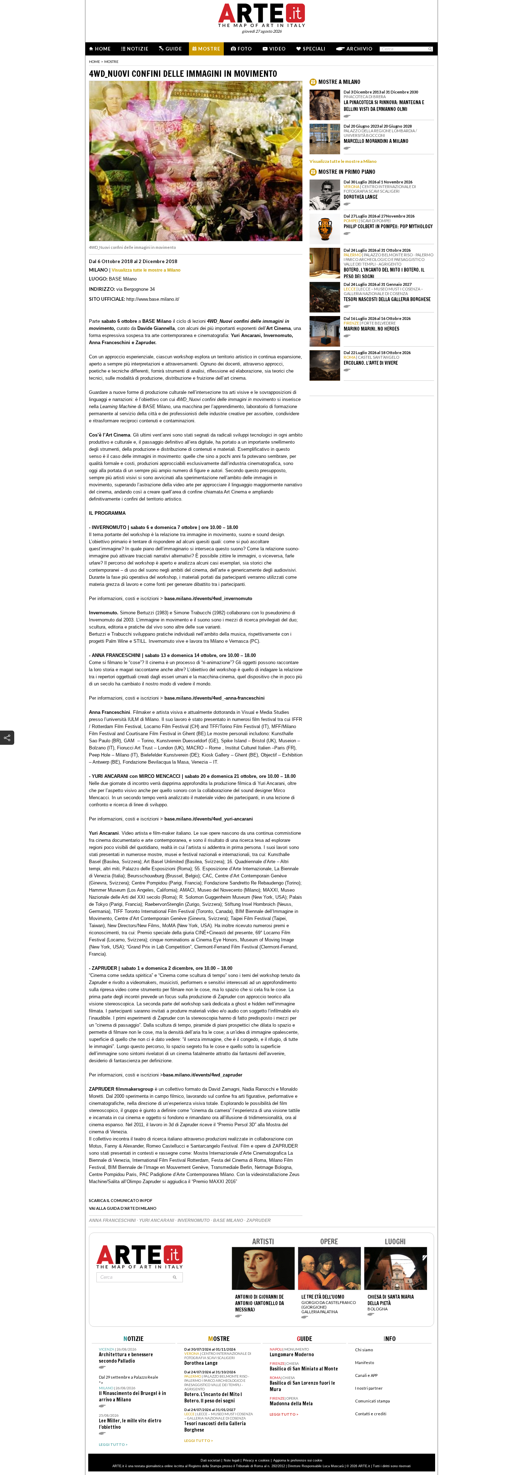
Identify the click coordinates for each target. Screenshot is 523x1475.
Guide (173, 49)
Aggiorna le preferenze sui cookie (297, 1460)
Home (103, 49)
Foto (245, 49)
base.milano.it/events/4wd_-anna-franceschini (214, 698)
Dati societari (210, 1460)
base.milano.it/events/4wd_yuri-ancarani (208, 819)
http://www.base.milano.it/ (152, 299)
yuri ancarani (157, 1220)
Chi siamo (364, 1349)
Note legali (231, 1460)
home (94, 61)
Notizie (137, 49)
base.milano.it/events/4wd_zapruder (202, 1075)
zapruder (259, 1220)
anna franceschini (113, 1220)
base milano (228, 1220)
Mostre (209, 49)
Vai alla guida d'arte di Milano (123, 1208)
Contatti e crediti (370, 1413)
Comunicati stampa (372, 1401)
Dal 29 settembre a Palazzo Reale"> (132, 1389)
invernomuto (194, 1220)
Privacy (248, 1460)
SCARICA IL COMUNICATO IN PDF (120, 1200)
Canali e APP (366, 1375)
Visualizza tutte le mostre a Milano (146, 270)
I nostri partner (369, 1388)
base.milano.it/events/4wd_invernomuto (208, 598)
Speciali (314, 49)
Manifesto (364, 1362)
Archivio (360, 49)
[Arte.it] (261, 14)
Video (277, 49)
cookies (264, 1460)
